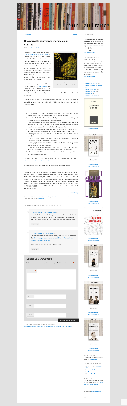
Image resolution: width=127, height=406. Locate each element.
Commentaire (32, 270)
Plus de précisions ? (89, 52)
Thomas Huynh (52, 212)
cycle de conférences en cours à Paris (36, 54)
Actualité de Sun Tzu (44, 197)
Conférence (71, 197)
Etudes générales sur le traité (93, 85)
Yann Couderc (56, 197)
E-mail (29, 305)
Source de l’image (72, 193)
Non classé (88, 93)
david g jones (49, 233)
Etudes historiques (90, 89)
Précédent (27, 34)
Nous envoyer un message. (91, 400)
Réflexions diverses (91, 95)
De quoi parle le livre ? (93, 128)
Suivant (75, 34)
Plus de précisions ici (89, 76)
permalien (41, 198)
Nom (29, 296)
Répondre (35, 224)
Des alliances (95, 374)
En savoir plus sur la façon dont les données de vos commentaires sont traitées (48, 326)
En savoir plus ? (94, 359)
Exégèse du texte (90, 91)
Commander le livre (93, 130)
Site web (30, 315)
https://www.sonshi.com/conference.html (36, 161)
